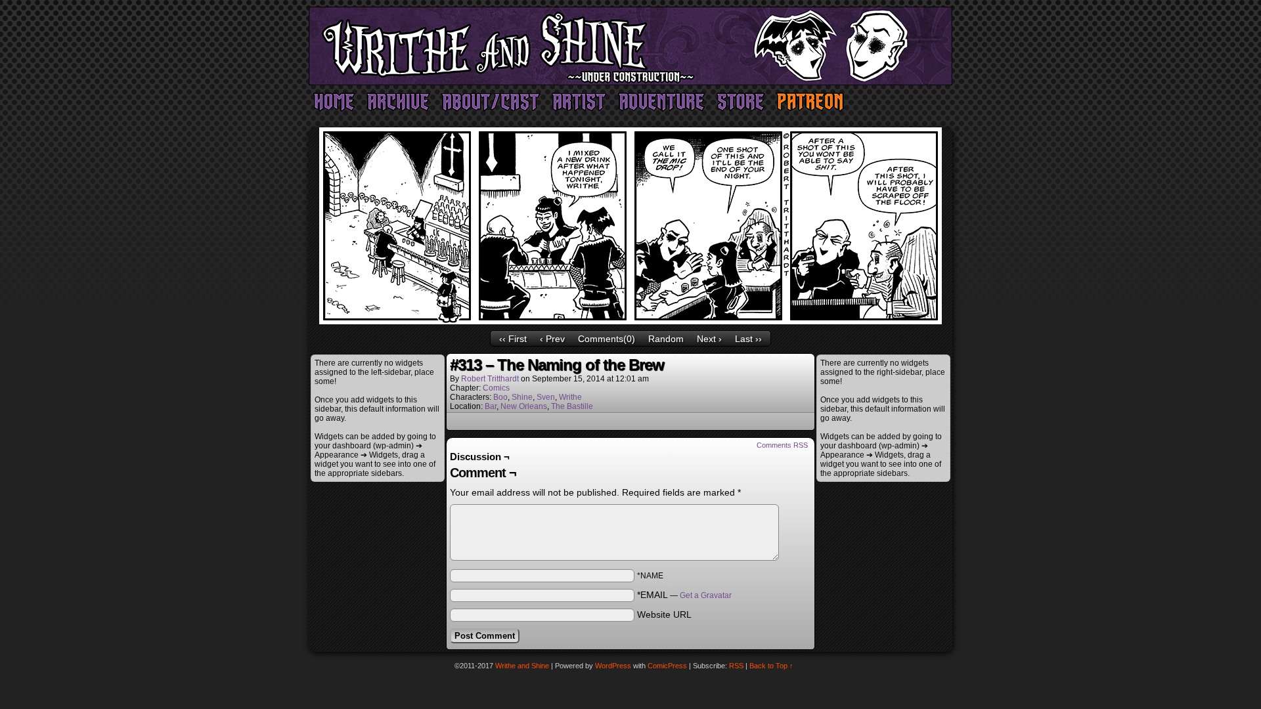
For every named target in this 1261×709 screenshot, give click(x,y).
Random (666, 338)
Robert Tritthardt (490, 378)
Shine (522, 397)
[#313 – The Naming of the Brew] (630, 321)
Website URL (664, 614)
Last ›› (748, 338)
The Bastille (572, 406)
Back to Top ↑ (771, 666)
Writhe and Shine (630, 46)
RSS (736, 666)
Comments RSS (782, 445)
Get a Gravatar (706, 595)
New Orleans (523, 406)
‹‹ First (513, 338)
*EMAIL (684, 595)
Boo (500, 397)
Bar (491, 406)
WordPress (613, 666)
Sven (546, 397)
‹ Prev (552, 338)
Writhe (570, 397)
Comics (496, 388)
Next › (709, 338)
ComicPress (667, 666)
